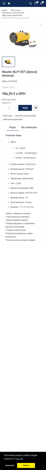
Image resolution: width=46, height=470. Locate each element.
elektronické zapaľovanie (12, 15)
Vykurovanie (16, 10)
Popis (12, 127)
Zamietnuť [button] (9, 465)
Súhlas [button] (26, 465)
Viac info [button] (19, 459)
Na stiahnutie (29, 127)
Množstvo (6, 103)
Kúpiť (25, 107)
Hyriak (4, 10)
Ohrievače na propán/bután (13, 13)
